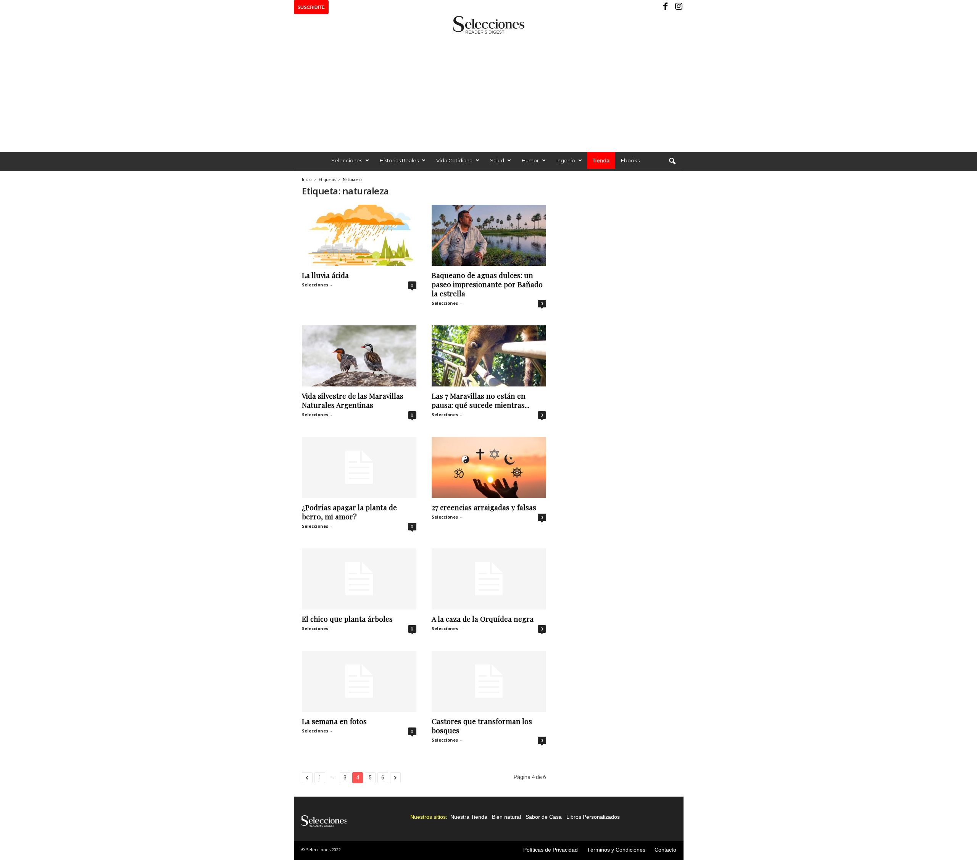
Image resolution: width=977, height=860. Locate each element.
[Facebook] (666, 7)
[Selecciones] (488, 25)
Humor (530, 160)
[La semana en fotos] (359, 681)
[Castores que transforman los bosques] (489, 681)
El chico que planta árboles (347, 619)
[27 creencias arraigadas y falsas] (489, 467)
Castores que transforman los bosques (482, 725)
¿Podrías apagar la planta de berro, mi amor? (349, 511)
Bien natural (506, 817)
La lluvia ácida (325, 275)
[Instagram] (677, 7)
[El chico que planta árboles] (359, 578)
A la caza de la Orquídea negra (483, 619)
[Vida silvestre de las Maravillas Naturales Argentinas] (359, 355)
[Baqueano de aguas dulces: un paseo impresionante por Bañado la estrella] (489, 235)
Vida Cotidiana (454, 160)
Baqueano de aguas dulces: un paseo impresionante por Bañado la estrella (487, 284)
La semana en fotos (334, 721)
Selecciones (346, 160)
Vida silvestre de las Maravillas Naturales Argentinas (352, 400)
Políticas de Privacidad (550, 850)
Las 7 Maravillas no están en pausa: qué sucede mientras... (480, 400)
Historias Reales (399, 160)
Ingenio (565, 160)
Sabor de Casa (544, 817)
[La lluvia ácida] (359, 235)
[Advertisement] (488, 90)
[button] (672, 161)
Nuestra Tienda (468, 817)
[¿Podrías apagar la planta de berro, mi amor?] (359, 467)
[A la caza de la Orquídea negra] (489, 578)
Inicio (306, 179)
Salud (497, 160)
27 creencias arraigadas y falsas (484, 507)
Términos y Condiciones (616, 850)
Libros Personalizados (593, 817)
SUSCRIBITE (311, 7)
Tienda (601, 160)
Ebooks (630, 160)
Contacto (665, 850)
